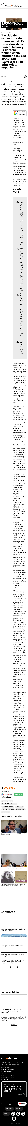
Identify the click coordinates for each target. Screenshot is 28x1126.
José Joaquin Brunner (8, 809)
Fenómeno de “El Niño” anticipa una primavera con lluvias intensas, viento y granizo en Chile (21, 222)
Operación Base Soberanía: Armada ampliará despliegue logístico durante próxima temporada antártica (21, 269)
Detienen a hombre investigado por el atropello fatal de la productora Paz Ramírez (13, 1018)
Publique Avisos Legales (7, 1077)
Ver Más (13, 967)
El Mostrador (5, 76)
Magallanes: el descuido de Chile (21, 348)
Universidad (5, 812)
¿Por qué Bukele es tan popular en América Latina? (13, 930)
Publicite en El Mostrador (8, 1075)
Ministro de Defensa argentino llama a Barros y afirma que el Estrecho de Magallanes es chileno (12, 961)
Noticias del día (10, 991)
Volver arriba (4, 1103)
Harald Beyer (19, 806)
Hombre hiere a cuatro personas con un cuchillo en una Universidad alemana (12, 851)
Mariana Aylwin (20, 809)
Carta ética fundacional (7, 1069)
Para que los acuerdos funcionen (12, 946)
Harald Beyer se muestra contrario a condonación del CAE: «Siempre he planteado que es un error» (13, 834)
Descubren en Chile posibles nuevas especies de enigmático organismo (12, 1011)
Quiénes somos (5, 1067)
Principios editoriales (6, 1071)
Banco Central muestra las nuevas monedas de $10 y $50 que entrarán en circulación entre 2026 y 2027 (21, 315)
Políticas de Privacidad (7, 1073)
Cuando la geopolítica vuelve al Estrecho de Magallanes (13, 955)
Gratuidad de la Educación (9, 804)
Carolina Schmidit (7, 801)
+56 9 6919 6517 (5, 1064)
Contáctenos (4, 1079)
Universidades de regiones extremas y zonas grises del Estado (11, 868)
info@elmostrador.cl (14, 1064)
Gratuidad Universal (7, 806)
